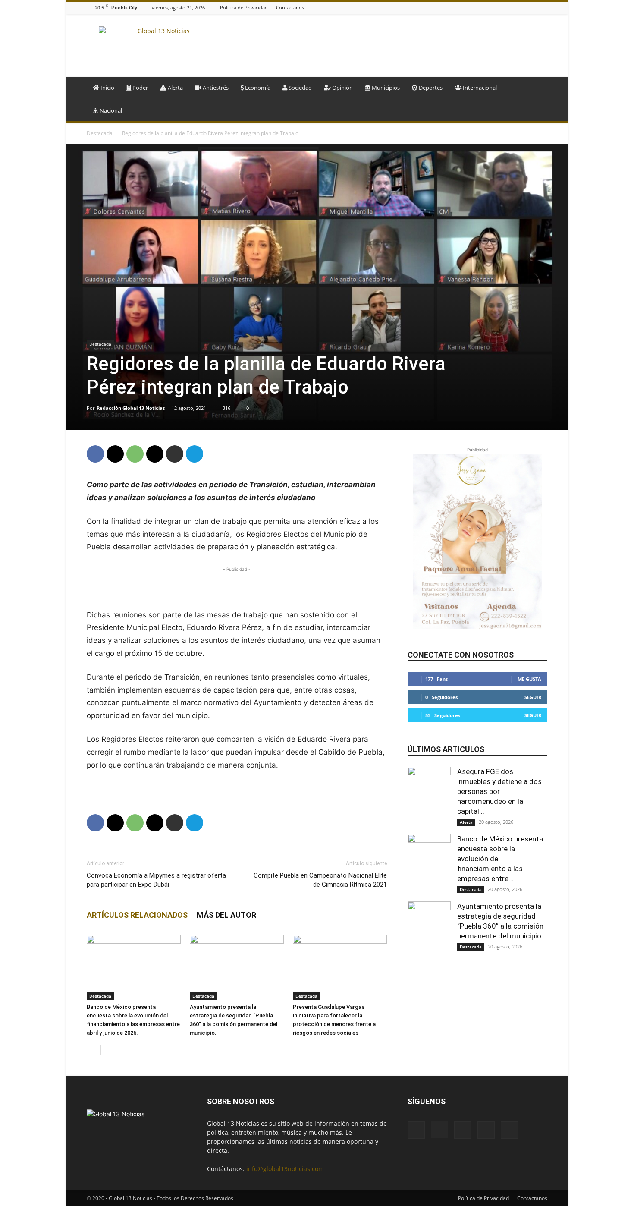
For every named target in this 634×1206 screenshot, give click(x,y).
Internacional (479, 87)
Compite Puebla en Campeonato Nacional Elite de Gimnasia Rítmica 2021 (320, 880)
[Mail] (521, 7)
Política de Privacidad (244, 7)
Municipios (385, 87)
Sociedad (299, 87)
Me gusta (529, 679)
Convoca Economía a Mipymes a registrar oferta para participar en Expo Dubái (156, 880)
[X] (542, 7)
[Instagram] (510, 7)
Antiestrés (215, 87)
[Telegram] (194, 454)
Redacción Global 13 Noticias (131, 408)
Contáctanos (290, 7)
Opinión (342, 87)
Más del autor (226, 914)
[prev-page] (92, 1050)
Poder (139, 87)
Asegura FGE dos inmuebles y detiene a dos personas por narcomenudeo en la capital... (499, 791)
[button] (537, 88)
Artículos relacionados (137, 914)
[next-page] (105, 1050)
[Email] (154, 454)
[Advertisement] (390, 45)
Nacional (110, 110)
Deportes (430, 87)
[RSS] (532, 7)
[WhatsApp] (135, 454)
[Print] (174, 454)
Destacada (100, 133)
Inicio (106, 87)
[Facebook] (499, 7)
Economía (257, 87)
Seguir (532, 697)
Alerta (174, 87)
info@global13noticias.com (285, 1169)
